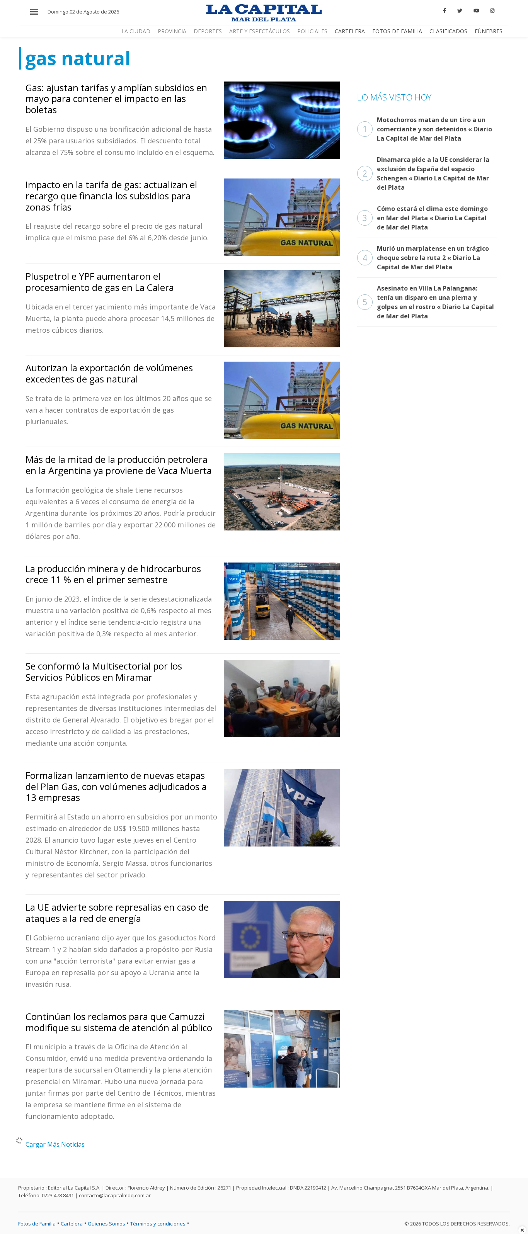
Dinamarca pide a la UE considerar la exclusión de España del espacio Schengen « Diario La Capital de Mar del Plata (426, 173)
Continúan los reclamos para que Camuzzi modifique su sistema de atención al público (119, 1022)
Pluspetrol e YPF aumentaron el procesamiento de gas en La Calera (100, 282)
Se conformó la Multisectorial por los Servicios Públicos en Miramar (104, 671)
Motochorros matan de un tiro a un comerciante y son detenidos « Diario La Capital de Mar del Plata (427, 129)
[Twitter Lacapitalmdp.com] (459, 11)
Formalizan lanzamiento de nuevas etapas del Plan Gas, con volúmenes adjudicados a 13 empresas (116, 786)
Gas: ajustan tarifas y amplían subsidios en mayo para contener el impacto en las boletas (116, 98)
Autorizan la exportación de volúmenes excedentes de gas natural (109, 373)
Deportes (208, 31)
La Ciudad (135, 31)
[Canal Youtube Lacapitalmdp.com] (476, 11)
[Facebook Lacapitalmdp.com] (444, 11)
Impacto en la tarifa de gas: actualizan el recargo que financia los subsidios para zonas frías (111, 195)
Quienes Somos (106, 1223)
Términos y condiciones (158, 1223)
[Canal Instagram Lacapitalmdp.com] (492, 11)
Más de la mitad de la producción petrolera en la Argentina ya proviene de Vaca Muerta (119, 465)
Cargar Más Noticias (55, 1144)
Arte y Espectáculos (259, 31)
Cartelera (350, 31)
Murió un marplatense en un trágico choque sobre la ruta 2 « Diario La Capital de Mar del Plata (426, 257)
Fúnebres (488, 31)
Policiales (312, 31)
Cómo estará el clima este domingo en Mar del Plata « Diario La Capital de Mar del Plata (425, 217)
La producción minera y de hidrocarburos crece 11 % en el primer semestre (113, 574)
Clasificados (448, 31)
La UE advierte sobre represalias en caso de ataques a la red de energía (117, 913)
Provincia (172, 31)
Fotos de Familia (397, 31)
